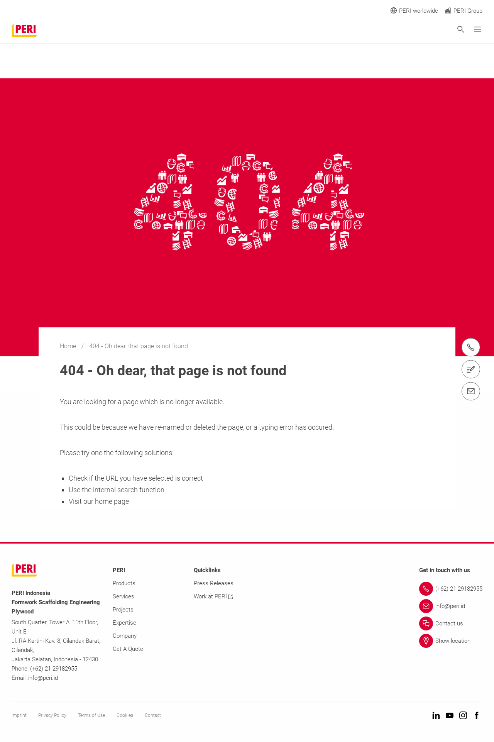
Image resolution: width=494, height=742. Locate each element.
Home (69, 346)
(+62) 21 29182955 (53, 668)
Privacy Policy (52, 715)
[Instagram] (463, 716)
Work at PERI (210, 596)
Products (124, 583)
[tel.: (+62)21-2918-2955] (471, 347)
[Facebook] (476, 716)
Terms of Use (91, 715)
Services (123, 596)
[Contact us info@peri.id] (471, 391)
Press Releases (213, 583)
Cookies (125, 715)
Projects (123, 609)
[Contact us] (471, 369)
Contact (153, 715)
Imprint (19, 715)
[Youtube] (449, 716)
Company (125, 635)
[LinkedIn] (436, 716)
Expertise (124, 622)
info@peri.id (43, 677)
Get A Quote (128, 648)
